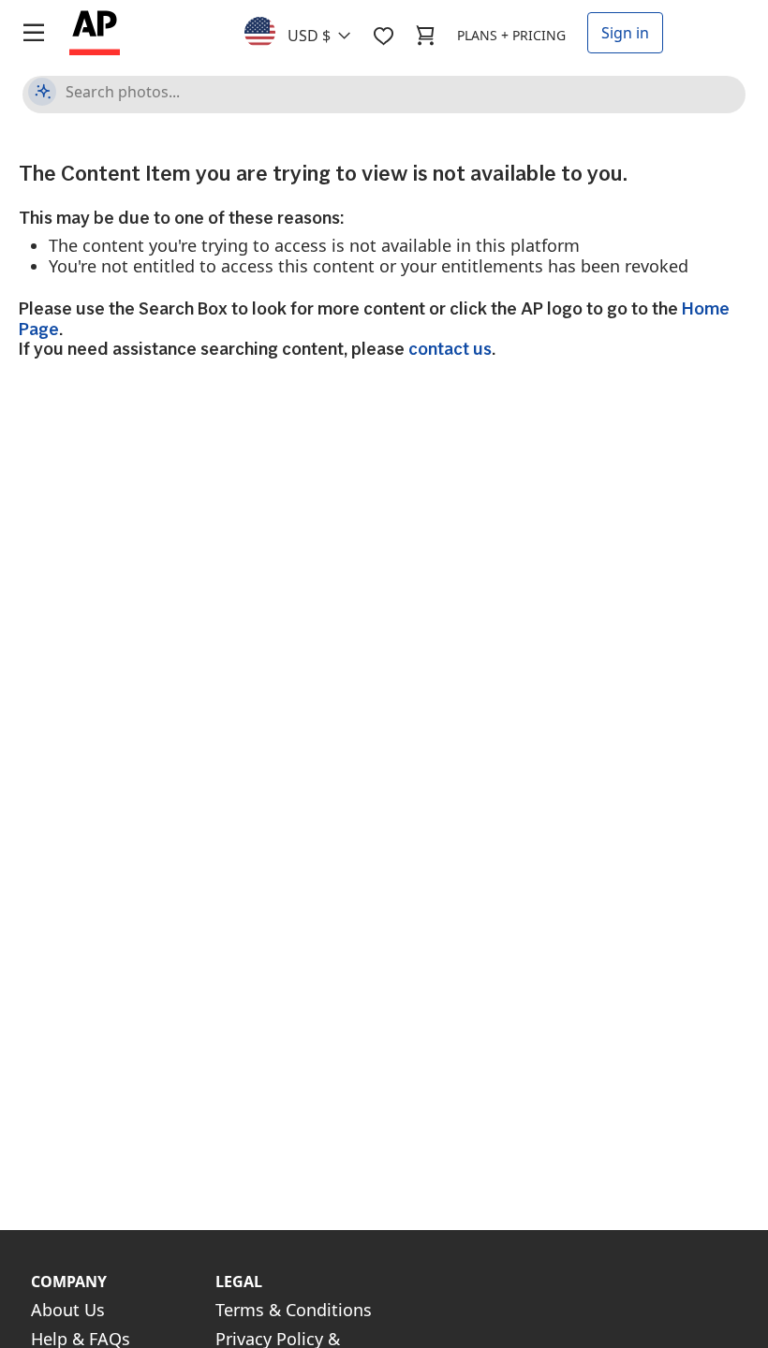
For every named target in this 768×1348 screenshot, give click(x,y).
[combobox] (309, 31)
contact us (450, 348)
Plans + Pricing (511, 35)
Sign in (625, 32)
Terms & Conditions (293, 1309)
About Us (68, 1309)
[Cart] (425, 35)
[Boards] (383, 35)
